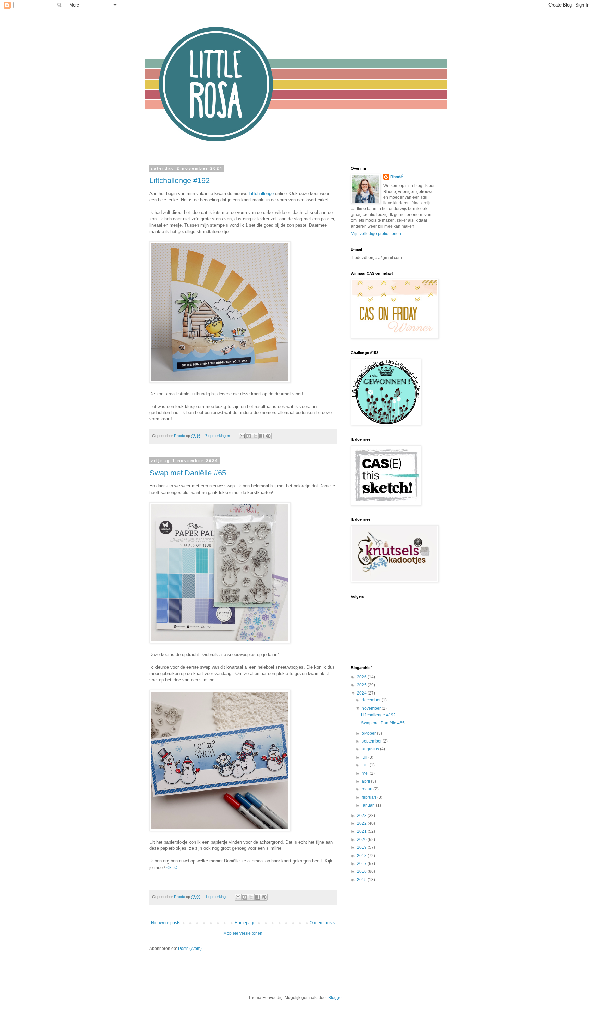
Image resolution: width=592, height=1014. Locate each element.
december (372, 700)
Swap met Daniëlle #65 (187, 473)
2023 (362, 815)
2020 (362, 839)
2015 (362, 879)
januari (369, 805)
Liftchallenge (261, 193)
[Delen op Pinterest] (268, 436)
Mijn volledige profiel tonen (376, 233)
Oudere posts (322, 922)
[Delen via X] (255, 436)
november (372, 708)
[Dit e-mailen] (242, 436)
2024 (362, 693)
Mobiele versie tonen (242, 933)
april (366, 781)
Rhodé (396, 176)
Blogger (335, 997)
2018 (362, 855)
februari (369, 797)
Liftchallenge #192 (179, 180)
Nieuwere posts (165, 922)
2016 (362, 871)
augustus (371, 749)
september (372, 741)
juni (366, 765)
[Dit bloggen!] (248, 436)
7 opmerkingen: (218, 436)
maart (367, 789)
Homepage (245, 922)
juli (365, 757)
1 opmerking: (216, 897)
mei (366, 773)
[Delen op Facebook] (261, 436)
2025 (362, 685)
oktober (369, 733)
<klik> (172, 867)
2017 (362, 863)
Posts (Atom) (190, 948)
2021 (362, 831)
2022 (362, 823)
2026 (362, 677)
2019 (362, 847)
